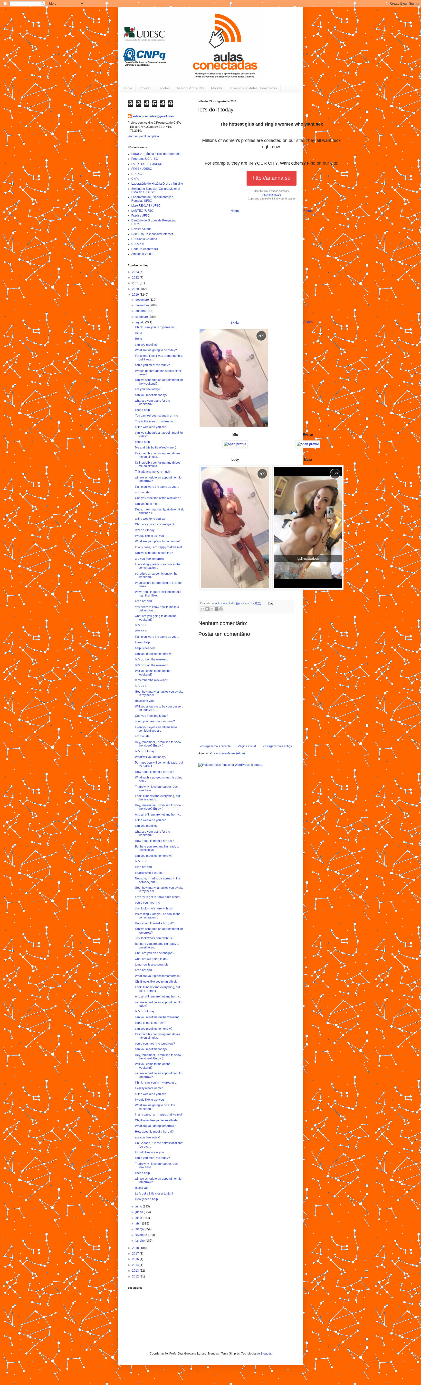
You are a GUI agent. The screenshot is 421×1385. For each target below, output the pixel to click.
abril (138, 1223)
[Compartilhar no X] (211, 609)
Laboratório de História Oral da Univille (157, 183)
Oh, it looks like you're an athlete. (156, 981)
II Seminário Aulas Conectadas (253, 88)
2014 (136, 1265)
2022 (136, 277)
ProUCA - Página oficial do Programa (156, 154)
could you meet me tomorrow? (155, 721)
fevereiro (141, 1235)
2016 (136, 1259)
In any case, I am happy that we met (158, 547)
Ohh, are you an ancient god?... (155, 524)
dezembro (142, 299)
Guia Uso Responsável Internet (152, 234)
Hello (138, 333)
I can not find (143, 601)
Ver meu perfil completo (143, 136)
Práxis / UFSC (140, 215)
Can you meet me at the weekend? (158, 498)
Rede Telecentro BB (144, 249)
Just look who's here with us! (153, 908)
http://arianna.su (271, 178)
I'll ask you (142, 1188)
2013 (136, 1270)
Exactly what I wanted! (149, 873)
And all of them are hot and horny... (158, 814)
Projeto (144, 88)
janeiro (140, 1240)
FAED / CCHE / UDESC (146, 164)
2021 (136, 283)
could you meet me (147, 902)
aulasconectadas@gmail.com (153, 116)
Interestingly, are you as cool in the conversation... (158, 566)
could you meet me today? (152, 365)
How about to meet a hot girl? (154, 772)
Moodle (216, 88)
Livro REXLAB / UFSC (146, 205)
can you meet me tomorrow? (153, 654)
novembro (142, 305)
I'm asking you (144, 701)
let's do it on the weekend (151, 659)
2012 (136, 1276)
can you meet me (146, 344)
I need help (142, 410)
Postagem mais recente (215, 746)
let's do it (140, 625)
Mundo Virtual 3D (190, 88)
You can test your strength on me (156, 415)
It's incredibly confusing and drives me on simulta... (157, 455)
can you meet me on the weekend (157, 1017)
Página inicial (247, 746)
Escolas (164, 88)
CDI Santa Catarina (144, 239)
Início (128, 88)
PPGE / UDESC (141, 168)
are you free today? (148, 389)
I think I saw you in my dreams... (156, 327)
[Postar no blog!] (207, 609)
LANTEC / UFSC (142, 210)
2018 (136, 1248)
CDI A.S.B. (138, 244)
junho (139, 1212)
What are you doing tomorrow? (155, 1126)
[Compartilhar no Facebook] (216, 609)
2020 (136, 289)
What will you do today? (150, 757)
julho (139, 1206)
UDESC (136, 174)
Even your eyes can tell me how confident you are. (156, 729)
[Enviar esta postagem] (270, 603)
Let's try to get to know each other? (158, 897)
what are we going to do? (151, 959)
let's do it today (144, 530)
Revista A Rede (141, 229)
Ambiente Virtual (142, 254)
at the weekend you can (150, 427)
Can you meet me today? (151, 715)
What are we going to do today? (156, 350)
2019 (136, 294)
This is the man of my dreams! (154, 421)
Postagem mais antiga (277, 746)
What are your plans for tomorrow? (158, 541)
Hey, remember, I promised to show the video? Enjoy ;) (158, 743)
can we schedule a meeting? (154, 553)
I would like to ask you (149, 536)
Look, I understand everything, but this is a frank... (157, 797)
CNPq (135, 178)
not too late (142, 492)
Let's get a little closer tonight (154, 1193)
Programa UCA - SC (144, 158)
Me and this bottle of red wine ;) (155, 447)
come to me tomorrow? (150, 1023)
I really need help (146, 1199)
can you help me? (147, 504)
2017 (136, 1253)
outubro (140, 311)
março (139, 1229)
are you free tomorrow (149, 558)
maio (139, 1218)
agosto (140, 322)
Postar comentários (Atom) (227, 753)
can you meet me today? (151, 395)
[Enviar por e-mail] (202, 609)
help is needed (145, 648)
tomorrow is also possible (152, 964)
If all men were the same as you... (157, 486)
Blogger (266, 1353)
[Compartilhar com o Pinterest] (221, 609)
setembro (142, 317)
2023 (136, 272)
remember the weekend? (151, 680)
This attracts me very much (152, 471)
